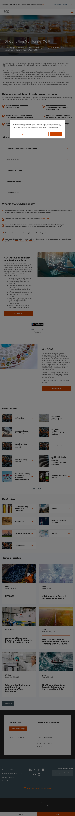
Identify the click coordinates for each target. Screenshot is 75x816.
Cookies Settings (19, 134)
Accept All (56, 134)
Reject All (42, 134)
